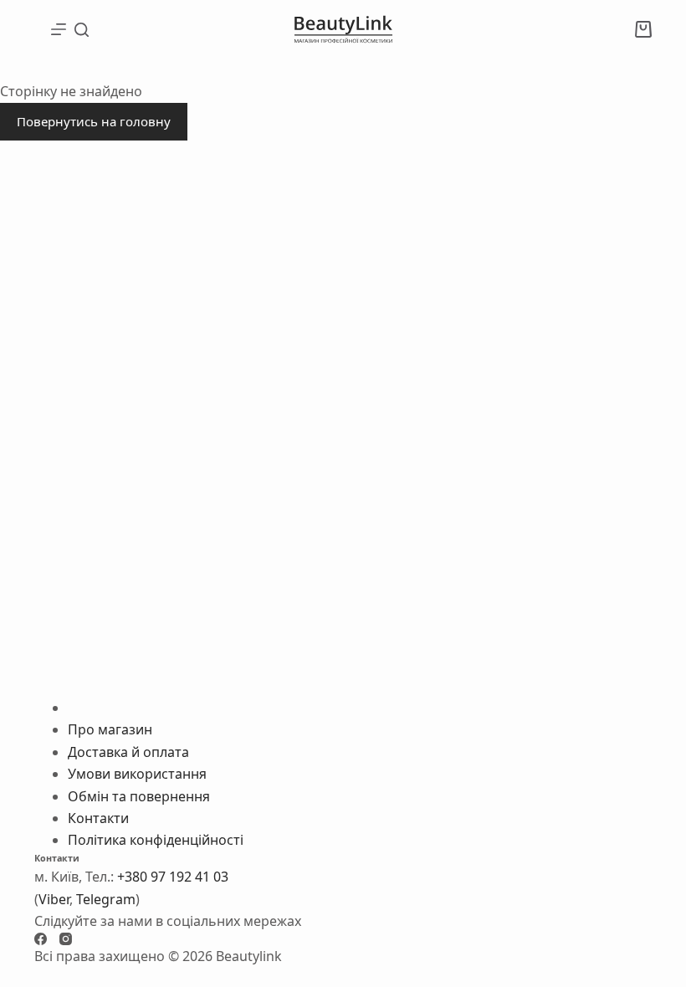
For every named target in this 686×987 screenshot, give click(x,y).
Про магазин (110, 729)
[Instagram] (65, 939)
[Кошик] (643, 29)
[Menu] (58, 29)
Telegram (106, 899)
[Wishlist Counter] (613, 29)
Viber (53, 899)
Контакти (98, 818)
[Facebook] (40, 939)
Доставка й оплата (128, 752)
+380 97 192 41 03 (172, 876)
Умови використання (137, 774)
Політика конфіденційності (155, 840)
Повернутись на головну (94, 121)
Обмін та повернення (139, 796)
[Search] (81, 30)
